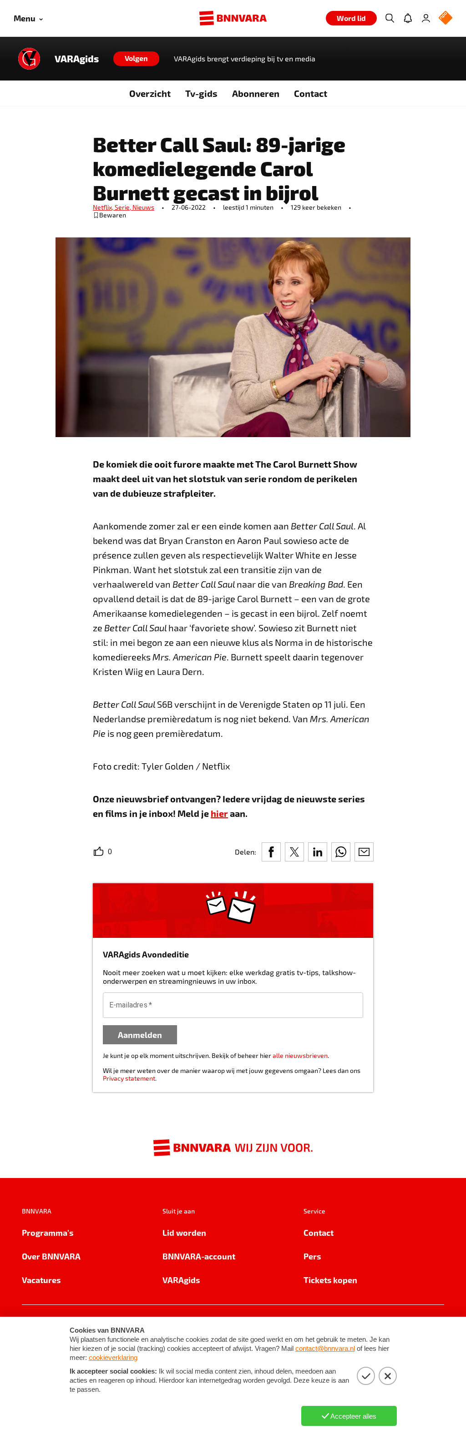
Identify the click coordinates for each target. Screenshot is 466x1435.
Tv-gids (201, 93)
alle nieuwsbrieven (300, 1055)
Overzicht (150, 93)
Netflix (104, 207)
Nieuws (143, 207)
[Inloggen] (425, 18)
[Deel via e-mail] (364, 852)
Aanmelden (140, 1034)
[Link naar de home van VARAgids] (29, 59)
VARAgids (77, 58)
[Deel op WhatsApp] (341, 852)
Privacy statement (129, 1078)
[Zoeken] (389, 18)
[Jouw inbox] (407, 18)
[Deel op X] (294, 852)
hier (219, 813)
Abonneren (255, 93)
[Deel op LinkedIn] (318, 852)
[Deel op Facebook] (271, 852)
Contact (310, 93)
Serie (123, 207)
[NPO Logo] (445, 18)
